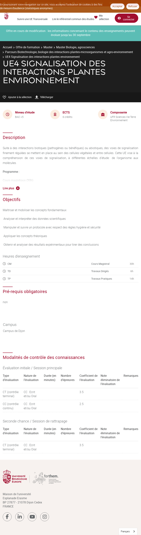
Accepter (117, 6)
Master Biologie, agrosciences (75, 47)
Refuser (132, 6)
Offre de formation (28, 47)
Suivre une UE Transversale (32, 19)
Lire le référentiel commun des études (73, 19)
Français (125, 531)
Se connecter (128, 18)
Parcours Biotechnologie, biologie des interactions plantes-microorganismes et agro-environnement (69, 52)
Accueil (7, 47)
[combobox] (128, 531)
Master (48, 47)
